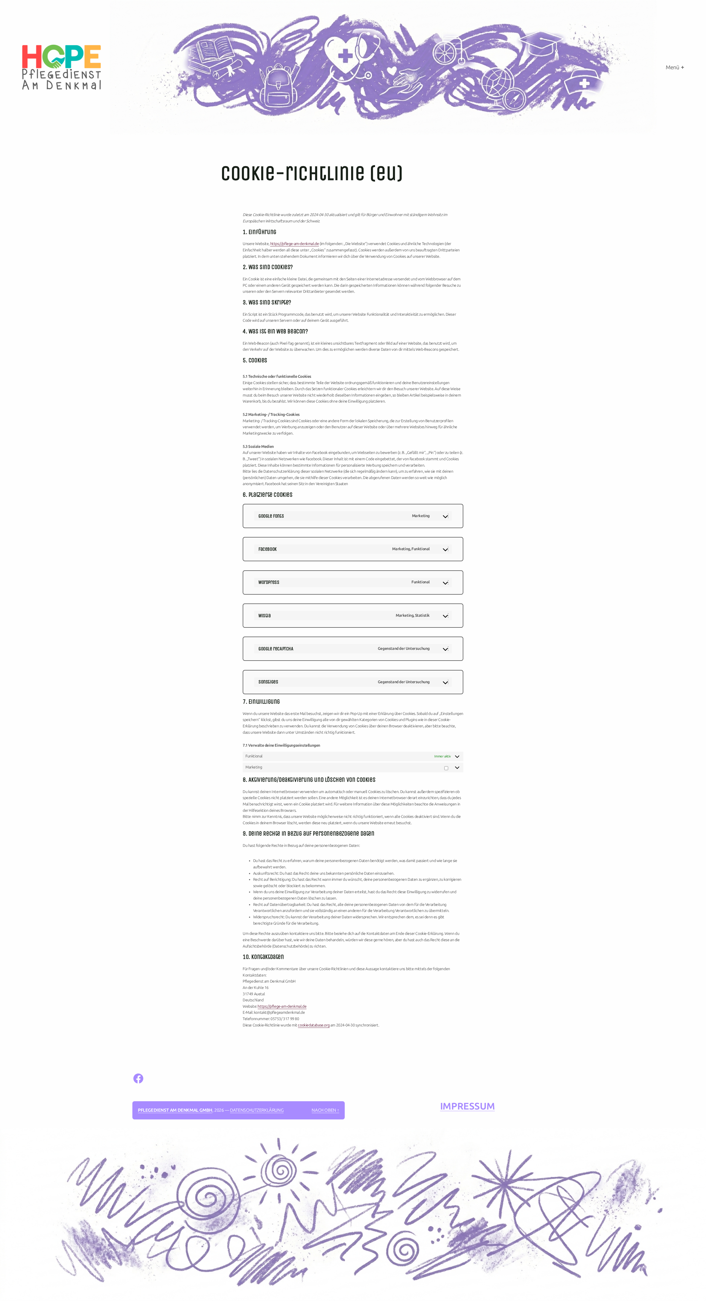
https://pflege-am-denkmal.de (294, 243)
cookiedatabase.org (314, 1025)
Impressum (467, 1106)
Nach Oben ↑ (325, 1110)
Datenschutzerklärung (257, 1110)
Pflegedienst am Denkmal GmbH (175, 1110)
